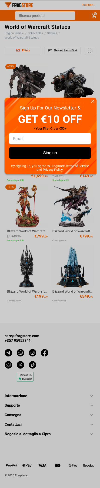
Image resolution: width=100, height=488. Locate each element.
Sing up (50, 152)
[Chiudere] (92, 102)
